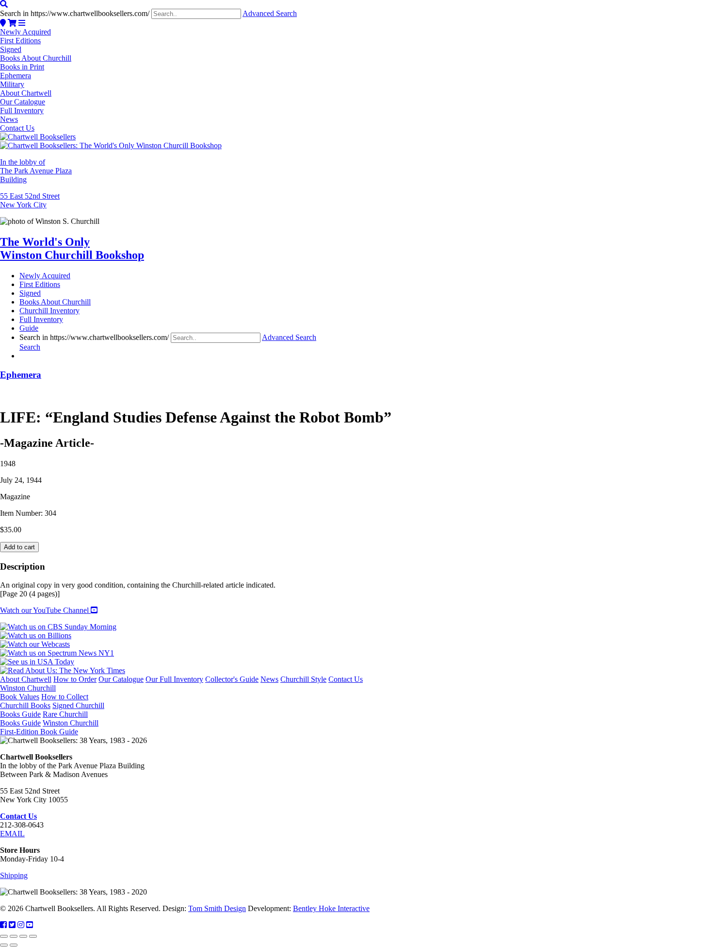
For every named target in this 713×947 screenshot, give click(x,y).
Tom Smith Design (217, 908)
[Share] (23, 936)
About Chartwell (25, 93)
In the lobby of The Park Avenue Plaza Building (36, 171)
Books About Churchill (35, 58)
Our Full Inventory (174, 679)
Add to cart (19, 547)
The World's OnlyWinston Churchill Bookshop (72, 248)
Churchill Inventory (49, 310)
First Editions (20, 40)
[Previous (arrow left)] (4, 945)
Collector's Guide (232, 679)
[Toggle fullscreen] (13, 936)
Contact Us (17, 128)
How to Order (75, 679)
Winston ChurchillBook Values (28, 692)
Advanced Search (270, 13)
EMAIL (12, 833)
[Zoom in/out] (4, 936)
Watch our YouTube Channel (45, 610)
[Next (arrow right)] (13, 945)
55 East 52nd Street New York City (30, 200)
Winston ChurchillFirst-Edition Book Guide (49, 727)
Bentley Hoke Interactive (331, 908)
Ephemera (15, 75)
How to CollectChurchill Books (44, 701)
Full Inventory (22, 110)
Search (29, 347)
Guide (28, 328)
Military (12, 84)
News (9, 119)
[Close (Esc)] (33, 936)
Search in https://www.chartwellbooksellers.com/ (74, 13)
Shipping (14, 875)
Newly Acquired (25, 32)
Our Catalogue (22, 102)
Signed (10, 49)
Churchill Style (303, 679)
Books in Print (22, 67)
